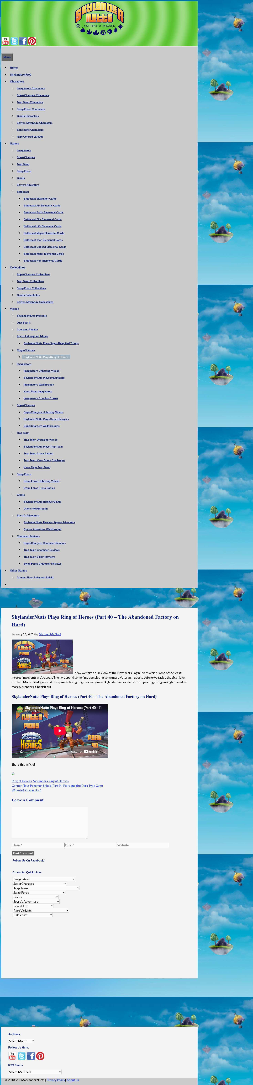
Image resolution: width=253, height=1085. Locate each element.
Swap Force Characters (31, 109)
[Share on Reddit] (27, 773)
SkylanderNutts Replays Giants (42, 501)
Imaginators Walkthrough (39, 384)
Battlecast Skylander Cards (40, 198)
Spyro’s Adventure (28, 184)
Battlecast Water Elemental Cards (44, 253)
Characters (17, 81)
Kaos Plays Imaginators (38, 391)
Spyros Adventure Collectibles (35, 301)
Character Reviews (28, 536)
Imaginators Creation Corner (41, 398)
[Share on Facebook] (14, 773)
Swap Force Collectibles (31, 288)
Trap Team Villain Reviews (39, 556)
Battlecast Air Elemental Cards (42, 205)
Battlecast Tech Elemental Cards (43, 239)
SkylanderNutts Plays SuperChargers (46, 419)
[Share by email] (46, 773)
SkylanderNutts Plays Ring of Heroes (46, 357)
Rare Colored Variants (30, 136)
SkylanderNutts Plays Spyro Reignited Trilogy (51, 343)
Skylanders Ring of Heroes (51, 779)
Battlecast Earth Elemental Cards (44, 212)
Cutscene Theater (27, 329)
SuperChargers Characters (33, 95)
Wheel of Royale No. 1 (26, 788)
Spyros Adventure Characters (34, 122)
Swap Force (24, 171)
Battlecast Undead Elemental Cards (45, 246)
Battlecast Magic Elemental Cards (44, 233)
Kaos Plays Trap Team (37, 467)
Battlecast (23, 191)
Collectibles (17, 267)
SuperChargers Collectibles (33, 274)
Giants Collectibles (28, 295)
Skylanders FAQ (20, 74)
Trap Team (23, 164)
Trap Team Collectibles (30, 281)
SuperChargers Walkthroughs (42, 425)
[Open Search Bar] (3, 49)
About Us (73, 1078)
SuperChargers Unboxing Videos (44, 412)
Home (14, 67)
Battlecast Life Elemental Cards (42, 226)
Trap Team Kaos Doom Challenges (44, 460)
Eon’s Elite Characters (30, 129)
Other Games (18, 570)
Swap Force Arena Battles (39, 487)
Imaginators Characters (31, 88)
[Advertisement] (99, 598)
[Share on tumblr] (40, 773)
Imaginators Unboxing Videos (41, 370)
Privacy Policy (55, 1078)
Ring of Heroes (26, 350)
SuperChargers (26, 157)
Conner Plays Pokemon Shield (35, 577)
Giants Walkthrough (36, 508)
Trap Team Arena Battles (38, 453)
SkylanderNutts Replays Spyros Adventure (49, 522)
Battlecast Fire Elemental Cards (43, 219)
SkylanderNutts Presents (32, 315)
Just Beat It (23, 322)
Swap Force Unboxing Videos (41, 481)
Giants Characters (28, 116)
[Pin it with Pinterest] (33, 773)
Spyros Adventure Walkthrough (42, 529)
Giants (21, 177)
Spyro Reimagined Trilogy (32, 336)
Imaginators (24, 150)
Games (14, 143)
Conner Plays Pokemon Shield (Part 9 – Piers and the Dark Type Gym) (57, 783)
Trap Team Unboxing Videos (40, 439)
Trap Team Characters (30, 102)
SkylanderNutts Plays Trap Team (43, 446)
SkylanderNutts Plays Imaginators (44, 377)
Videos (14, 308)
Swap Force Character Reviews (42, 563)
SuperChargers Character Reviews (45, 543)
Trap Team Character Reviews (42, 549)
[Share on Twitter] (21, 773)
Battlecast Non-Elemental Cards (43, 260)
